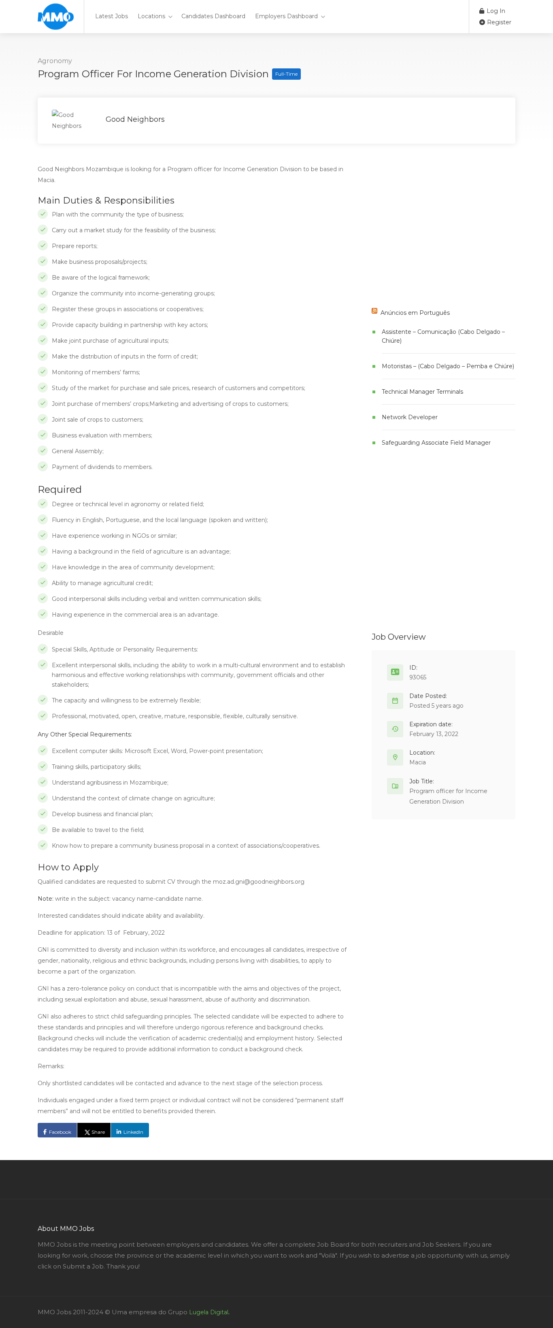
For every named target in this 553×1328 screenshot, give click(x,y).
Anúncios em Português (415, 312)
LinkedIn (133, 1132)
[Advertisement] (432, 236)
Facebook (60, 1132)
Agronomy (55, 61)
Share (98, 1132)
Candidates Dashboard (213, 16)
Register (498, 22)
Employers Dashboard (286, 16)
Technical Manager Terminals (422, 391)
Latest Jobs (111, 16)
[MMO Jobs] (56, 24)
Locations (151, 16)
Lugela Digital (208, 1312)
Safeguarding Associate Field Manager (436, 442)
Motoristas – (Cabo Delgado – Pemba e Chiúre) (448, 366)
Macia (417, 762)
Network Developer (410, 417)
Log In (495, 11)
